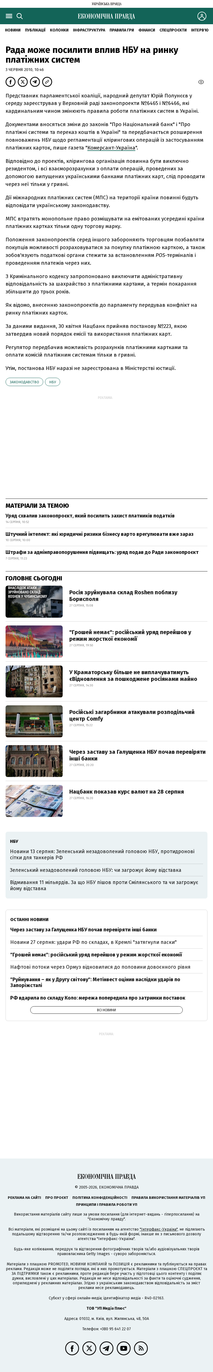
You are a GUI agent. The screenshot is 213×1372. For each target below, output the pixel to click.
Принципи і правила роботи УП (106, 1204)
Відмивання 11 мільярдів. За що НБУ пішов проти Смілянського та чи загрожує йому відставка (104, 885)
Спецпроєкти (173, 30)
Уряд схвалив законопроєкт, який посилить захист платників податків (90, 516)
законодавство (24, 382)
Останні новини (29, 919)
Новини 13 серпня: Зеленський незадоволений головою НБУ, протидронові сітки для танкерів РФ (102, 854)
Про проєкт (56, 1198)
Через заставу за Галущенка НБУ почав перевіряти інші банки (137, 755)
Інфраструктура (89, 30)
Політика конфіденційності (99, 1198)
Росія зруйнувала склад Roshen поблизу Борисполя (123, 595)
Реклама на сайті (24, 1198)
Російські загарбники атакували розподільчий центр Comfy (132, 715)
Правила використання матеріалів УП (168, 1198)
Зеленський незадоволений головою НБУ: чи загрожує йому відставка (95, 870)
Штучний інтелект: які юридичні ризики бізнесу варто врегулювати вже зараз (100, 534)
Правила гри (122, 30)
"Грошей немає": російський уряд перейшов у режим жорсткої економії (130, 635)
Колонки (59, 30)
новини (13, 30)
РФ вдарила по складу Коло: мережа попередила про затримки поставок (97, 998)
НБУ (52, 382)
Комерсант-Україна (111, 147)
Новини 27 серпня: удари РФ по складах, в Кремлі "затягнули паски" (93, 942)
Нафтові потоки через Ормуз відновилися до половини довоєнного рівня (100, 967)
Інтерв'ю (200, 30)
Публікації (35, 30)
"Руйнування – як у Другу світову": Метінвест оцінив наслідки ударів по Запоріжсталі (95, 982)
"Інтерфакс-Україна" (159, 1229)
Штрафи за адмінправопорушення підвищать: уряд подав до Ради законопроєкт (102, 552)
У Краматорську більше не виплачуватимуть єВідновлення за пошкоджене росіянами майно (133, 675)
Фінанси (146, 30)
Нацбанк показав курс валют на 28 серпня (126, 791)
